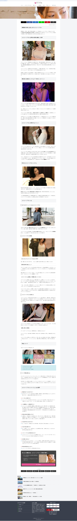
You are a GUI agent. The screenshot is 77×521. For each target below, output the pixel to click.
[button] (53, 22)
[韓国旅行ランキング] (55, 509)
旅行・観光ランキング (52, 512)
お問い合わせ (35, 518)
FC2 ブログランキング (52, 511)
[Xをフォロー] (50, 504)
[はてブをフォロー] (50, 506)
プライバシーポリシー (40, 518)
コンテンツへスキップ (3, 0)
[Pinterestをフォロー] (56, 506)
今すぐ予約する (38, 464)
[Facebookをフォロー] (56, 504)
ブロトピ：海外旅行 (52, 514)
